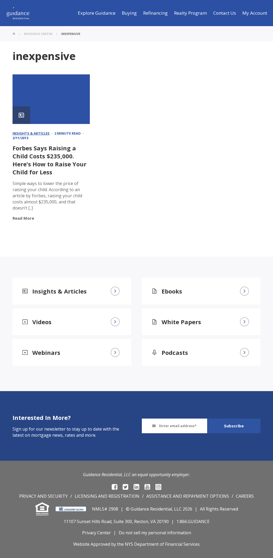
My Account (254, 13)
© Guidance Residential (149, 509)
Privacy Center (96, 533)
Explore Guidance (96, 13)
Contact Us (224, 13)
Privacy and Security (43, 496)
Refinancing (155, 13)
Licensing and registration (107, 496)
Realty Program (190, 13)
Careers (245, 496)
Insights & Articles (31, 133)
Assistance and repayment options (187, 496)
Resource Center (38, 34)
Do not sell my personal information (155, 533)
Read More (23, 218)
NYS (129, 544)
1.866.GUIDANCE (193, 521)
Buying (129, 13)
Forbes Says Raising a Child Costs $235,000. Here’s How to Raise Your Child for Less (49, 160)
